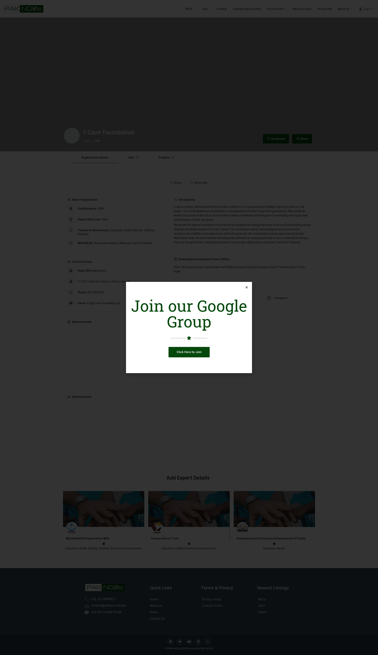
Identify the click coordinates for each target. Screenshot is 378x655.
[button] (189, 352)
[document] (189, 327)
